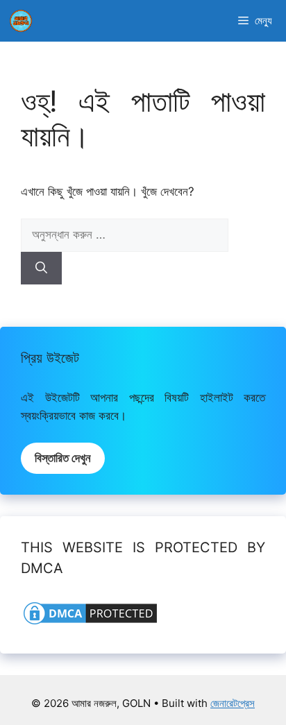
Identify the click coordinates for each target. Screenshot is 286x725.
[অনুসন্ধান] (41, 268)
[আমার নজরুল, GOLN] (21, 21)
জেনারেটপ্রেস (232, 703)
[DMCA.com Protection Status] (90, 623)
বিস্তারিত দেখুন (63, 458)
